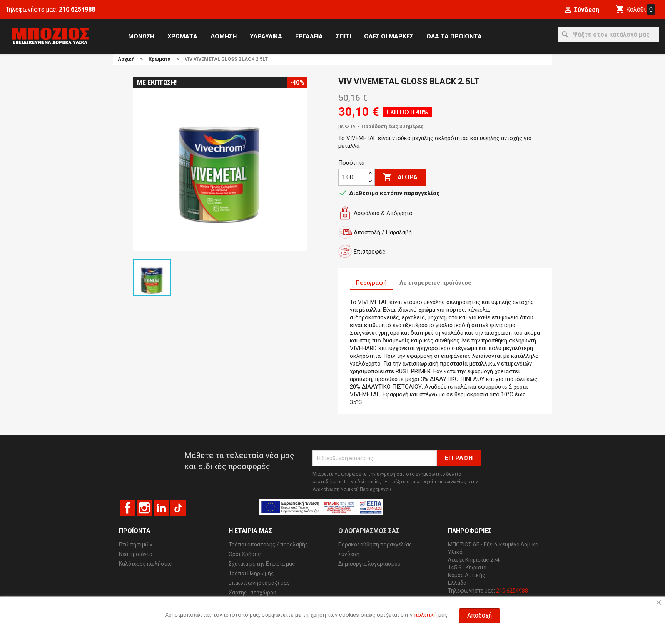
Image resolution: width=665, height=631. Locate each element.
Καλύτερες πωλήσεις (145, 564)
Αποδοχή (479, 615)
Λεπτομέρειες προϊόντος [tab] (435, 282)
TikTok (178, 508)
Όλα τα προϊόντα (454, 36)
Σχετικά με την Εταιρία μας (262, 564)
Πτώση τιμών (135, 544)
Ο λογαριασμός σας (368, 530)
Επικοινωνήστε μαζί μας (259, 583)
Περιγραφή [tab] (371, 282)
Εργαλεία (309, 36)
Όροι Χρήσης (245, 554)
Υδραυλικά (266, 36)
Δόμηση (224, 36)
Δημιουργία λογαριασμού (369, 564)
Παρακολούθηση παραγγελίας (375, 544)
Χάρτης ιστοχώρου (252, 592)
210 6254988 (77, 9)
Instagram (144, 508)
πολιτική (425, 614)
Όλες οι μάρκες (388, 36)
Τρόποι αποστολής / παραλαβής (268, 544)
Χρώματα (182, 36)
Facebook (127, 508)
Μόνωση (141, 36)
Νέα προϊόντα (135, 554)
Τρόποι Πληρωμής (251, 573)
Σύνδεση (348, 554)
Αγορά (400, 177)
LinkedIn (161, 508)
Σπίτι (343, 36)
